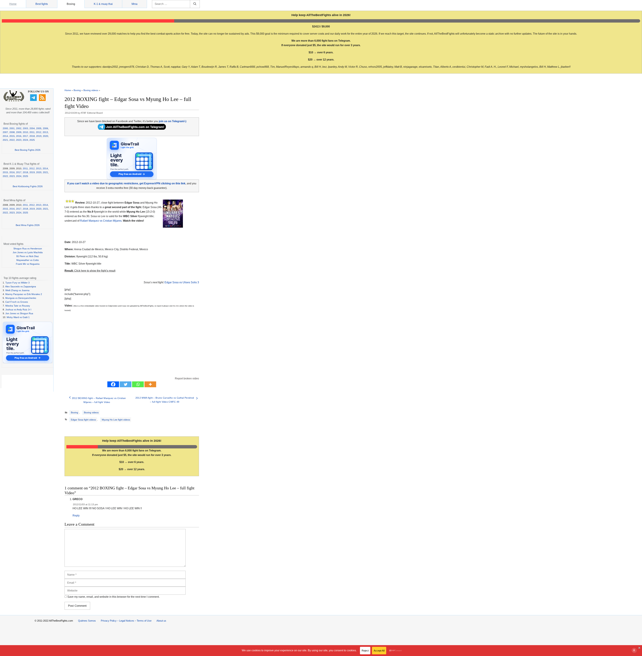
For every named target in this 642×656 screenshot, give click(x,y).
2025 (32, 140)
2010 (25, 132)
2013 (45, 132)
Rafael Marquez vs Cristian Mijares (101, 220)
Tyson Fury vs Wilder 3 (17, 282)
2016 (18, 136)
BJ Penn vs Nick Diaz (27, 256)
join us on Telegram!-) (172, 121)
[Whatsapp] (138, 384)
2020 (45, 136)
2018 (32, 136)
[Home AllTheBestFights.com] (13, 100)
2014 (5, 136)
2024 (25, 140)
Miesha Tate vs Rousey (17, 305)
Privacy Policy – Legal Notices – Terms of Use (126, 620)
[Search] (195, 4)
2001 (12, 128)
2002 (18, 128)
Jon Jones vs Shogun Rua (19, 313)
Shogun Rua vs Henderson (27, 248)
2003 (25, 128)
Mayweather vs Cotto (27, 260)
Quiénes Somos (87, 620)
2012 (38, 132)
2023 (18, 140)
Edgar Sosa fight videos (83, 419)
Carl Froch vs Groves (16, 302)
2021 (5, 140)
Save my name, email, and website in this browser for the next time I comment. (113, 596)
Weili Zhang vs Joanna (17, 290)
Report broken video (187, 378)
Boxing (71, 4)
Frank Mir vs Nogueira (27, 264)
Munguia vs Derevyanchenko (20, 298)
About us (161, 620)
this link (176, 306)
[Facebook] (113, 384)
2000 (5, 128)
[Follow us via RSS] (42, 100)
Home (13, 4)
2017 (25, 136)
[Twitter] (125, 384)
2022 (12, 140)
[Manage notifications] (634, 650)
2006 (45, 128)
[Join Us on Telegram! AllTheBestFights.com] (132, 129)
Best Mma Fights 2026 (28, 225)
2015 (12, 136)
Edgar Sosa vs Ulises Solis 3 (182, 282)
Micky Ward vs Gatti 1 (18, 317)
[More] (150, 384)
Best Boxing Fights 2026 (27, 150)
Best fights (41, 4)
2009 (18, 132)
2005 (38, 128)
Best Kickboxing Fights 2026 (28, 186)
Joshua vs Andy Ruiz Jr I (18, 309)
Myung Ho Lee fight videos (116, 419)
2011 (32, 132)
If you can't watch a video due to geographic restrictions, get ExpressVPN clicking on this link (126, 183)
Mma (134, 4)
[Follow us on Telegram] (34, 100)
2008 (12, 132)
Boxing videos (90, 90)
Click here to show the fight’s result (90, 270)
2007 (5, 132)
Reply (76, 515)
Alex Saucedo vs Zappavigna (20, 286)
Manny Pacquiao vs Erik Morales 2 (23, 294)
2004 (32, 128)
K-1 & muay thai (103, 4)
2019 (38, 136)
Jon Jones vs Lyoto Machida (28, 252)
